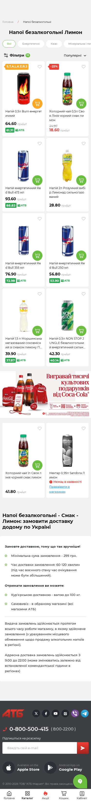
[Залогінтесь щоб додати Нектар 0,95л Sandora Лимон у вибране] (84, 428)
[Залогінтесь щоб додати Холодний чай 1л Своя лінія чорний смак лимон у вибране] (40, 428)
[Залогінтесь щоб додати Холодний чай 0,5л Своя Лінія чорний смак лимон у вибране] (84, 67)
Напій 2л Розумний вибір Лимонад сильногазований (67, 192)
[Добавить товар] (37, 104)
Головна (7, 22)
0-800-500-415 (29, 729)
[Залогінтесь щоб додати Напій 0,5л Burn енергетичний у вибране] (40, 67)
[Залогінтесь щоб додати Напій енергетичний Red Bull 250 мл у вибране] (84, 219)
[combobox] (67, 55)
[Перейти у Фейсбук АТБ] (46, 713)
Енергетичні (31, 43)
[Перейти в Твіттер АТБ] (36, 713)
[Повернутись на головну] (13, 713)
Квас (54, 43)
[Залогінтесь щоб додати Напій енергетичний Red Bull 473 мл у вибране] (40, 143)
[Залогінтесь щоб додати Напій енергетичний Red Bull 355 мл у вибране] (40, 219)
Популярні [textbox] (73, 55)
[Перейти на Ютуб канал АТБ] (55, 713)
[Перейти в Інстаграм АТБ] (65, 713)
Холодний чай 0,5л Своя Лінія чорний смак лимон (66, 115)
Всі (9, 43)
